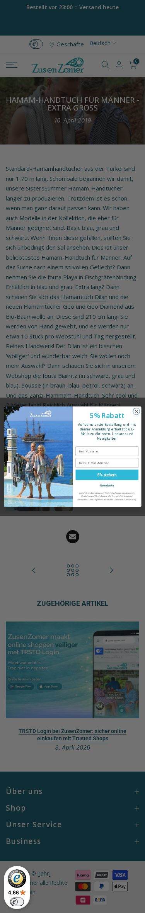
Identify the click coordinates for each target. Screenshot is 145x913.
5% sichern (107, 474)
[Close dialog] (136, 411)
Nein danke (107, 484)
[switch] (17, 902)
